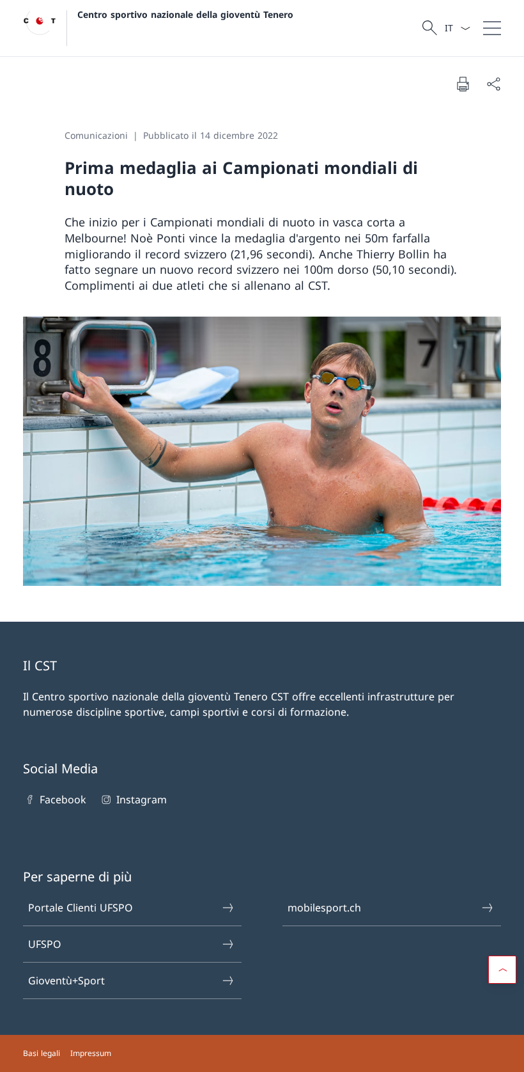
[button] (502, 970)
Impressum (90, 1053)
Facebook (63, 799)
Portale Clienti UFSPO (80, 908)
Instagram (141, 799)
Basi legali (41, 1053)
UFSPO (44, 944)
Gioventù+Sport (66, 980)
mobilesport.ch (324, 908)
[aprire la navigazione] (492, 28)
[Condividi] (493, 84)
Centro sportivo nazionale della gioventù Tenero (185, 14)
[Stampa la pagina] (462, 84)
